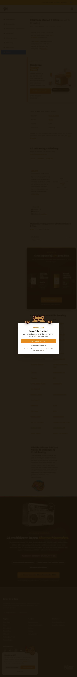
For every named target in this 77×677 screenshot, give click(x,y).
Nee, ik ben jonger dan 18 (38, 345)
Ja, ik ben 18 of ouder (38, 341)
